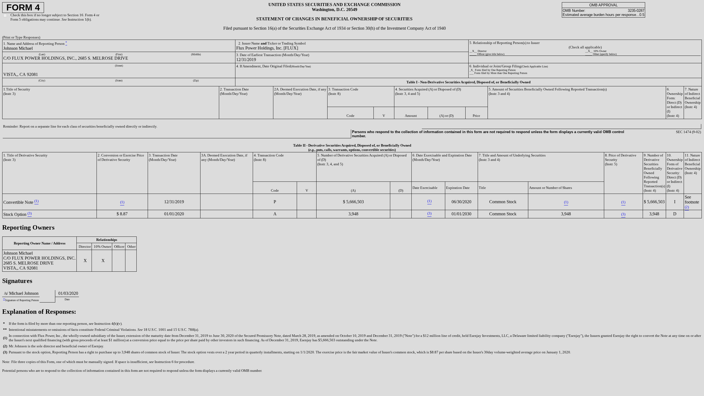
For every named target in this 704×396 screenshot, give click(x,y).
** (4, 299)
